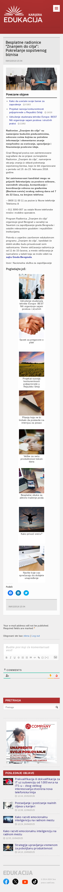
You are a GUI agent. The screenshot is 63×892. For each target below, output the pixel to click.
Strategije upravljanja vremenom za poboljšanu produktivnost (36, 846)
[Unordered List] (27, 658)
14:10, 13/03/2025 (25, 852)
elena (27, 635)
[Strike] (18, 658)
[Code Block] (35, 658)
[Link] (39, 658)
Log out (36, 635)
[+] (47, 657)
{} (42, 657)
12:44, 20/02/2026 (25, 796)
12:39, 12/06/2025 (25, 810)
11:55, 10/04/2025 (13, 838)
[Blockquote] (31, 658)
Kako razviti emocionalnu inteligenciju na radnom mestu (34, 818)
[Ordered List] (22, 658)
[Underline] (14, 658)
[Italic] (10, 658)
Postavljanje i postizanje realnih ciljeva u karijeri (35, 804)
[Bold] (6, 658)
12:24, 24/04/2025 (25, 824)
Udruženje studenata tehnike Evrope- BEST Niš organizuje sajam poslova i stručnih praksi (33, 120)
